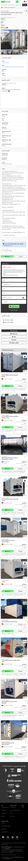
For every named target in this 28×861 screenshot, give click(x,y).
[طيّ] (14, 392)
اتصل (21, 256)
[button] (26, 1)
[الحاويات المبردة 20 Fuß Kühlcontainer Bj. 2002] (14, 609)
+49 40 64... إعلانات (8, 320)
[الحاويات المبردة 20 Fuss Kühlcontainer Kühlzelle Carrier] (14, 486)
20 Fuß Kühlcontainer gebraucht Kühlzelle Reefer (13, 66)
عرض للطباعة (14, 333)
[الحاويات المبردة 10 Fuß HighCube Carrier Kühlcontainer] (14, 527)
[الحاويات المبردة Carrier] (14, 569)
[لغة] (24, 1)
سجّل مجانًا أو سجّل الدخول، (14, 243)
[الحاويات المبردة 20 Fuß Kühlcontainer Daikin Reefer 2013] (14, 647)
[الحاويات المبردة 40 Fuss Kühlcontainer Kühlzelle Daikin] (14, 362)
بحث (25, 5)
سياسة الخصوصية (14, 310)
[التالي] (26, 42)
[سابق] (2, 42)
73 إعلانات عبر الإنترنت (7, 250)
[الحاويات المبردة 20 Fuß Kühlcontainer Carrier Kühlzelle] (14, 689)
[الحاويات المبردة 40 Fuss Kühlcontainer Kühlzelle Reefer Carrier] (14, 404)
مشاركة (14, 339)
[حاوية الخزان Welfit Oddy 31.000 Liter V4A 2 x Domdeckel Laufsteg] (14, 445)
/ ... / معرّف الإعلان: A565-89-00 (8, 7)
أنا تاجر (5, 301)
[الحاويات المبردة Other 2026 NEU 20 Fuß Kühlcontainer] (14, 730)
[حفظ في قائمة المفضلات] (24, 11)
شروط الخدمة (7, 858)
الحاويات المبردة (5, 62)
